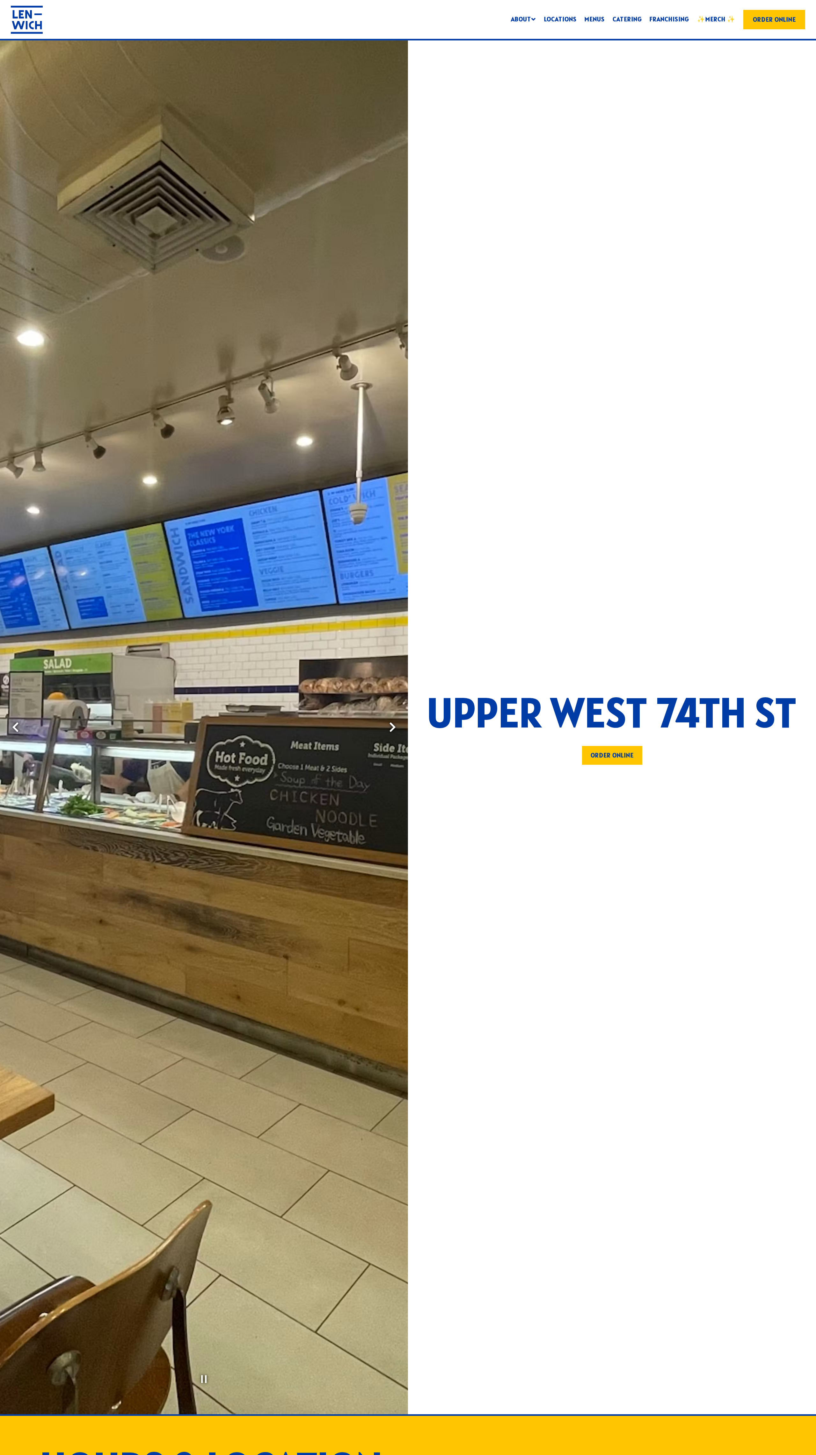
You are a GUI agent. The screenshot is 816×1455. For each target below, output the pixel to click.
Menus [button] (595, 19)
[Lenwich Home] (27, 19)
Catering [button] (627, 19)
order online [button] (612, 755)
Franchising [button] (669, 19)
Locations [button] (560, 19)
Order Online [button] (774, 19)
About (524, 19)
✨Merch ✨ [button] (716, 19)
